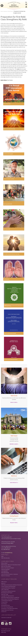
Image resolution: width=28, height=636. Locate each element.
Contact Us (3, 611)
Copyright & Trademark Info (7, 595)
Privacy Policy (4, 602)
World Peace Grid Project (6, 592)
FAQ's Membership (5, 558)
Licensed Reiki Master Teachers (8, 588)
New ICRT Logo (4, 594)
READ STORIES (13, 402)
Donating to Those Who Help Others (9, 608)
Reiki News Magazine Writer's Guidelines (10, 597)
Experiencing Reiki (5, 569)
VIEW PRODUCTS (13, 482)
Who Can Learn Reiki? (6, 566)
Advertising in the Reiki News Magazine (10, 599)
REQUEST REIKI (13, 522)
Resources (5, 11)
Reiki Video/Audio (5, 572)
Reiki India (3, 632)
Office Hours (4, 581)
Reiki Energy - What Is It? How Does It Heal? (11, 564)
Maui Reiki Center (5, 630)
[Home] (14, 6)
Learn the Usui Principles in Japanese (9, 574)
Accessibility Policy (5, 605)
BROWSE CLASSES (14, 444)
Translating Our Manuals (6, 600)
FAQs (2, 556)
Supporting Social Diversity (7, 610)
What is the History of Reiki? (7, 568)
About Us (3, 583)
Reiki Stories (10, 11)
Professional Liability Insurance (8, 591)
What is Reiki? (4, 563)
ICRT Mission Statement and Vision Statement (11, 584)
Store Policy (4, 603)
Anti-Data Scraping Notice (7, 606)
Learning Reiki (4, 571)
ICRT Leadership (5, 589)
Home (2, 11)
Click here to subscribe (6, 617)
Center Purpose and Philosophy (8, 586)
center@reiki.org (8, 552)
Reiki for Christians (5, 575)
